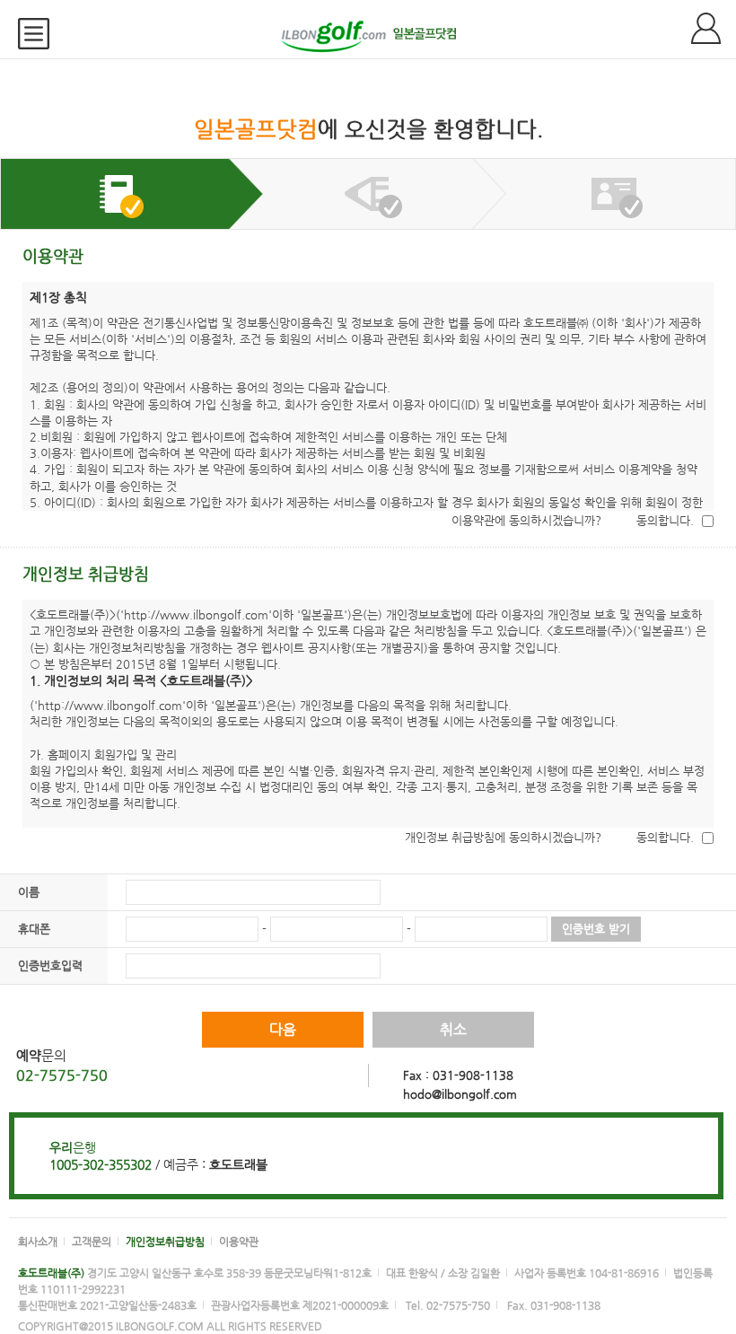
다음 (282, 1029)
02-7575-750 (62, 1075)
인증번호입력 (50, 965)
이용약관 (238, 1241)
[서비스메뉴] (40, 33)
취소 (453, 1029)
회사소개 (37, 1241)
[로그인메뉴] (713, 28)
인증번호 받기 (596, 928)
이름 (28, 892)
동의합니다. (665, 520)
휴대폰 (34, 928)
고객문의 (91, 1241)
